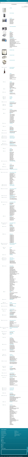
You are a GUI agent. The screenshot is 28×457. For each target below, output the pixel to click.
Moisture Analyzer (11, 226)
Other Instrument (11, 283)
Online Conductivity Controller (12, 412)
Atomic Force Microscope (12, 205)
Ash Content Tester (11, 268)
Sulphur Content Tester (12, 289)
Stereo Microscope (11, 215)
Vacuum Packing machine (12, 375)
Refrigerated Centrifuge (12, 87)
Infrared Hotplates (11, 192)
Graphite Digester (11, 167)
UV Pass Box (11, 367)
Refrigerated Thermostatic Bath (13, 42)
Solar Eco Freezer (11, 332)
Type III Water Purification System (13, 399)
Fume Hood (11, 126)
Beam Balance (11, 33)
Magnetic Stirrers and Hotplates (13, 188)
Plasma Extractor (11, 299)
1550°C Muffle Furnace (12, 239)
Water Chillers (11, 91)
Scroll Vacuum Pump (12, 384)
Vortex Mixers (11, 182)
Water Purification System (12, 395)
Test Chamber (11, 337)
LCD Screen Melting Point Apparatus (13, 198)
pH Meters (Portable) (12, 416)
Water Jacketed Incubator (12, 160)
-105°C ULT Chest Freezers (12, 114)
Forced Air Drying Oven (12, 251)
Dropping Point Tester (12, 276)
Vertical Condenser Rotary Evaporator (13, 317)
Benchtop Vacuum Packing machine (13, 376)
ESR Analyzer (11, 104)
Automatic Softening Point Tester (13, 270)
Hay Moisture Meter (11, 229)
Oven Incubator (11, 254)
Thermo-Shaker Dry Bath (12, 351)
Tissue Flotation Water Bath (12, 45)
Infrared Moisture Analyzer (12, 230)
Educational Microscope (12, 208)
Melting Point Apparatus (12, 197)
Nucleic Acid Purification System (13, 243)
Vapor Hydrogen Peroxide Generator (13, 145)
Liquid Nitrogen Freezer (12, 122)
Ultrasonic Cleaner (11, 355)
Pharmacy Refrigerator (12, 313)
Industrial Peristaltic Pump (12, 261)
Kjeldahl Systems (11, 166)
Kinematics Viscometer (12, 279)
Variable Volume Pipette (12, 298)
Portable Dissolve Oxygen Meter (13, 419)
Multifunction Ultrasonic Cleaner (13, 359)
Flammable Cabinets (12, 323)
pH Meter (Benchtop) (12, 415)
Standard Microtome (12, 219)
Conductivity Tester (11, 410)
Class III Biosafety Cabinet (12, 75)
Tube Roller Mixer (11, 181)
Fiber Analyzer (11, 106)
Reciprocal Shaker (11, 179)
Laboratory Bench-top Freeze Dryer (13, 110)
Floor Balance (11, 35)
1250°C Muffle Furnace (12, 236)
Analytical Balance (11, 32)
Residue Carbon (11, 286)
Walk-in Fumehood (11, 129)
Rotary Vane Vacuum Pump (12, 383)
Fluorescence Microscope (12, 209)
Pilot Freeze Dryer (11, 112)
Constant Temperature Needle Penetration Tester (14, 273)
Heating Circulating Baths (12, 40)
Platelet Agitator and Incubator (13, 303)
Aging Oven (11, 249)
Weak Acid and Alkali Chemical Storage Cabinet (14, 326)
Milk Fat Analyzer (11, 225)
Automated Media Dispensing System (13, 196)
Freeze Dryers (11, 109)
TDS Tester (11, 422)
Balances (11, 31)
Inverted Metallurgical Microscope (13, 211)
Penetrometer (11, 285)
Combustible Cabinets (12, 321)
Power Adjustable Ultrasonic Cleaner (13, 360)
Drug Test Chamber (11, 338)
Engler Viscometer (11, 277)
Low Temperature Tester (12, 280)
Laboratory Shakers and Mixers (13, 172)
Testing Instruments (12, 344)
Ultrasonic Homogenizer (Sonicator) (13, 363)
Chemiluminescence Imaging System (13, 131)
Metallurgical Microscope (12, 212)
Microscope (11, 204)
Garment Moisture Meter (12, 227)
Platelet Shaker (11, 178)
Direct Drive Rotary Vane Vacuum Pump (13, 380)
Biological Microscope (12, 206)
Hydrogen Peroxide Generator (13, 144)
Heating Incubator (11, 156)
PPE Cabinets (11, 324)
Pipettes (10, 291)
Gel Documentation (12, 130)
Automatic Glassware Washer (13, 26)
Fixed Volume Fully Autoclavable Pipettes (13, 292)
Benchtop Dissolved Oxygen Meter (13, 406)
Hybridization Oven (12, 143)
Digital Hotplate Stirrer (12, 189)
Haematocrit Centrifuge (12, 83)
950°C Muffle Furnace (12, 242)
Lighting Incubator (11, 157)
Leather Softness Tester (12, 185)
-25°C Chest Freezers (11, 116)
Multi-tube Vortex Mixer (12, 176)
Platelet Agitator (11, 304)
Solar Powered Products (12, 331)
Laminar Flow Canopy (12, 184)
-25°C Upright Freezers (12, 117)
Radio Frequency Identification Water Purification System (15, 397)
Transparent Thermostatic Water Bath (13, 46)
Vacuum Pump (11, 377)
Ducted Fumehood (11, 127)
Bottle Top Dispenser (12, 68)
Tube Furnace (11, 354)
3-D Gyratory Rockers (12, 173)
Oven (10, 248)
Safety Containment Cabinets (13, 320)
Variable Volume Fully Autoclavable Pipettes (14, 296)
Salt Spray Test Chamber (12, 340)
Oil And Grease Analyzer (12, 244)
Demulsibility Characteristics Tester (13, 274)
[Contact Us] (25, 1)
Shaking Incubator (11, 159)
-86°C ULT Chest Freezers (12, 120)
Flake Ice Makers (11, 150)
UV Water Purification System (12, 400)
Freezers (10, 113)
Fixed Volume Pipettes (12, 293)
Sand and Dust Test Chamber (12, 341)
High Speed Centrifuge (12, 84)
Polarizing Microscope (12, 214)
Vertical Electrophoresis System (13, 103)
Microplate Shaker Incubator (12, 175)
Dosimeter (11, 98)
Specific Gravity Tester (12, 288)
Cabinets (10, 73)
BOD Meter (11, 409)
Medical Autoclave (11, 20)
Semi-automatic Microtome (12, 218)
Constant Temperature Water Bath (13, 39)
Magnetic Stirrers (11, 193)
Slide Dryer (11, 328)
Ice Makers (11, 148)
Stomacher (11, 334)
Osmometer (11, 247)
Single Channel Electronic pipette (13, 295)
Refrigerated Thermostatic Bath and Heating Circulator (15, 43)
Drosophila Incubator (12, 154)
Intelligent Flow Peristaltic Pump (13, 262)
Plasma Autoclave (11, 21)
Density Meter (11, 97)
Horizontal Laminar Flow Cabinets (13, 77)
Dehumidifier (11, 96)
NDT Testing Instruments (12, 345)
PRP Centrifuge (11, 86)
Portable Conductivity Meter (12, 418)
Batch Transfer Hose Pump (12, 378)
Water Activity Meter (12, 424)
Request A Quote (27, 449)
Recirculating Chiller (12, 90)
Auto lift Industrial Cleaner (12, 356)
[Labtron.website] (8, 0)
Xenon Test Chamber (12, 343)
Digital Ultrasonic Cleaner (12, 357)
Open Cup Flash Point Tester (12, 282)
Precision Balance (11, 36)
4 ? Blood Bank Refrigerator (12, 312)
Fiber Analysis (11, 105)
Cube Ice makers (11, 149)
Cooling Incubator (11, 153)
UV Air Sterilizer (11, 366)
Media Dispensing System (12, 195)
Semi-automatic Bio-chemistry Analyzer (14, 327)
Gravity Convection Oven (12, 252)
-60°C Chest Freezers (11, 119)
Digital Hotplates (11, 190)
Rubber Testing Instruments (12, 348)
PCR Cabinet (11, 78)
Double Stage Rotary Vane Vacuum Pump (14, 381)
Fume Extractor (11, 123)
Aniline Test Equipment (12, 267)
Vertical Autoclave (11, 23)
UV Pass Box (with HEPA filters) (12, 368)
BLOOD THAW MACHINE (12, 67)
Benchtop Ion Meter (11, 407)
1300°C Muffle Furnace (12, 237)
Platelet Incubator (11, 305)
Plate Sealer (11, 302)
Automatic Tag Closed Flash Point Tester (13, 271)
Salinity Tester (11, 421)
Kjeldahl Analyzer (11, 168)
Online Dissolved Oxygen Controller (13, 413)
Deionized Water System (12, 396)
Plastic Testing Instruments (12, 347)
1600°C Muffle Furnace (12, 240)
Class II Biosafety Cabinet (12, 74)
